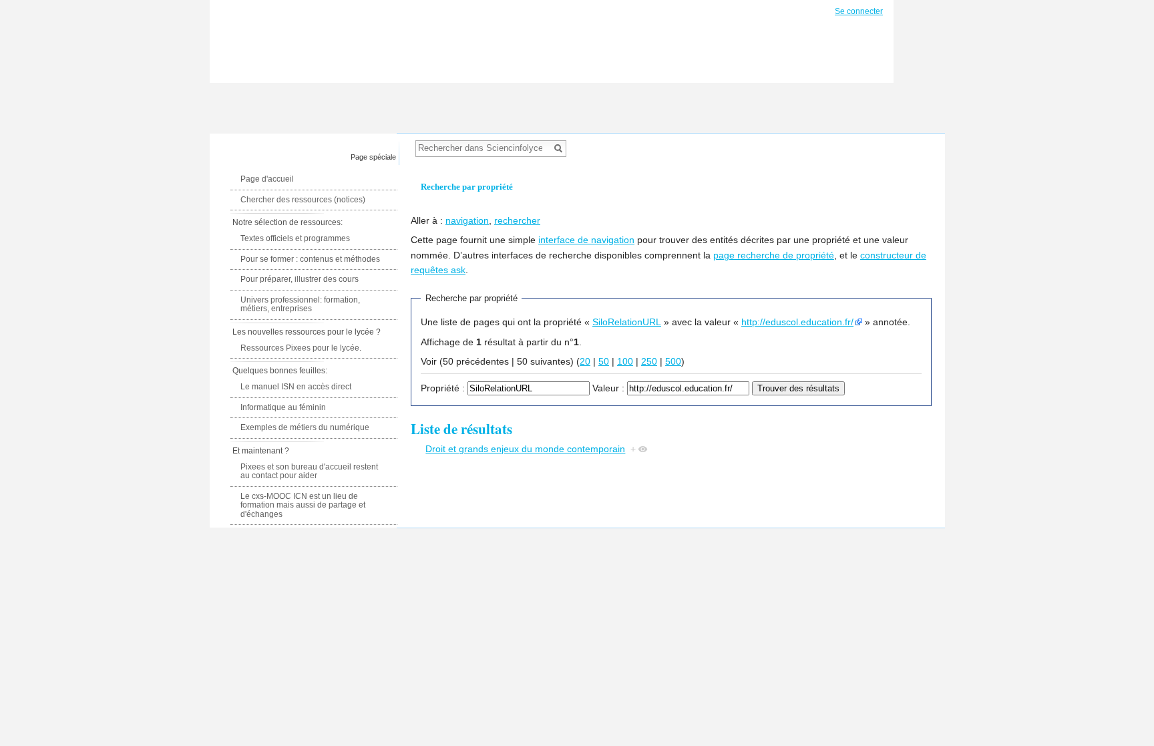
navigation (467, 220)
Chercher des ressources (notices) (302, 199)
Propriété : (443, 388)
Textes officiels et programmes (295, 238)
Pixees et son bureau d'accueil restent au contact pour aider (309, 471)
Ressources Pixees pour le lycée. (300, 348)
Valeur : (608, 388)
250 (649, 361)
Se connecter (859, 11)
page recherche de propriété (773, 255)
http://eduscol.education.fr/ (797, 322)
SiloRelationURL (626, 322)
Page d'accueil (267, 179)
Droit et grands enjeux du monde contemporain (525, 448)
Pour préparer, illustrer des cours (299, 279)
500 (673, 361)
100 (625, 361)
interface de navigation (586, 239)
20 (585, 361)
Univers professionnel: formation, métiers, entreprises (300, 304)
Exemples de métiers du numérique (304, 427)
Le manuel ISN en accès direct (295, 386)
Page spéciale (373, 157)
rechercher (517, 220)
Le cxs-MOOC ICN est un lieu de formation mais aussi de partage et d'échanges (302, 505)
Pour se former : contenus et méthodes (310, 259)
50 (603, 361)
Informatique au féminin (283, 407)
